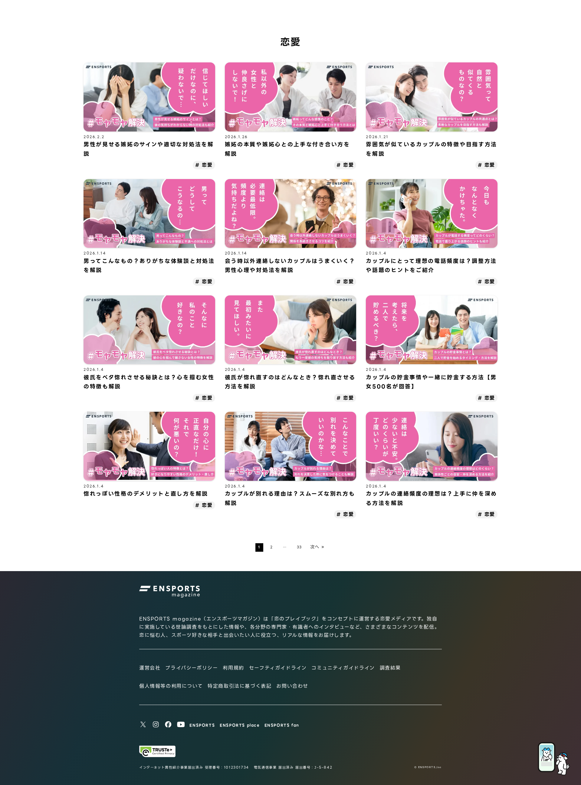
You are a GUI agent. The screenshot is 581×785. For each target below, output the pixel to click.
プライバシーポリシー (191, 668)
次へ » (317, 546)
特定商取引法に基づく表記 (239, 686)
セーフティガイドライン (278, 668)
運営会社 (149, 668)
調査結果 (390, 668)
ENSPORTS (202, 725)
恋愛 (207, 165)
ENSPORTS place (239, 725)
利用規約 (233, 668)
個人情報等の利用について (171, 686)
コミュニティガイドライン (343, 668)
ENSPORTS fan (281, 725)
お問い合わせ (292, 686)
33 (299, 547)
